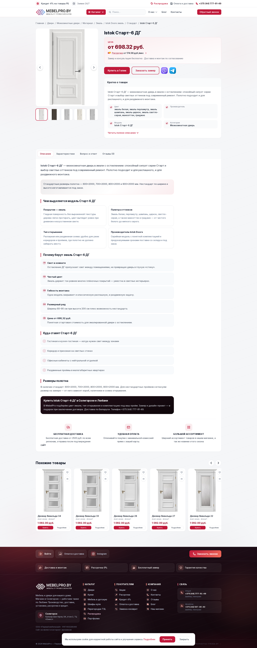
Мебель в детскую (97, 599)
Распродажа (161, 3)
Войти (47, 553)
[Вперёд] (218, 463)
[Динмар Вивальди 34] (53, 490)
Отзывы (155, 599)
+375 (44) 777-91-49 (210, 3)
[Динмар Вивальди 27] (167, 490)
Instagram (102, 553)
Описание (45, 153)
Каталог (96, 12)
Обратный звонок (209, 12)
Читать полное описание (122, 133)
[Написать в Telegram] (172, 70)
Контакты (176, 12)
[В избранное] (67, 472)
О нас (151, 12)
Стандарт (132, 23)
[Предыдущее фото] (40, 67)
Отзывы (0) (108, 153)
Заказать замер (145, 70)
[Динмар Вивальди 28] (129, 490)
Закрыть (184, 639)
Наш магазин (157, 609)
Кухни (91, 594)
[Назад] (211, 463)
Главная (40, 23)
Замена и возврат (128, 609)
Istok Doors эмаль (115, 23)
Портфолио (94, 618)
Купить (45, 528)
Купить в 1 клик (117, 70)
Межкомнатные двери (68, 23)
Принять (167, 639)
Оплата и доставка (183, 3)
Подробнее (61, 528)
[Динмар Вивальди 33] (91, 490)
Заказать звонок (207, 553)
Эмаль (99, 23)
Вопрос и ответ (88, 153)
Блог (164, 12)
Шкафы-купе (94, 604)
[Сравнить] (67, 479)
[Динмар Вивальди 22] (206, 490)
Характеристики (65, 153)
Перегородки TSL (97, 609)
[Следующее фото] (94, 67)
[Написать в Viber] (164, 70)
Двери (50, 23)
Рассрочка (124, 594)
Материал (88, 23)
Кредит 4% (125, 599)
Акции (122, 590)
